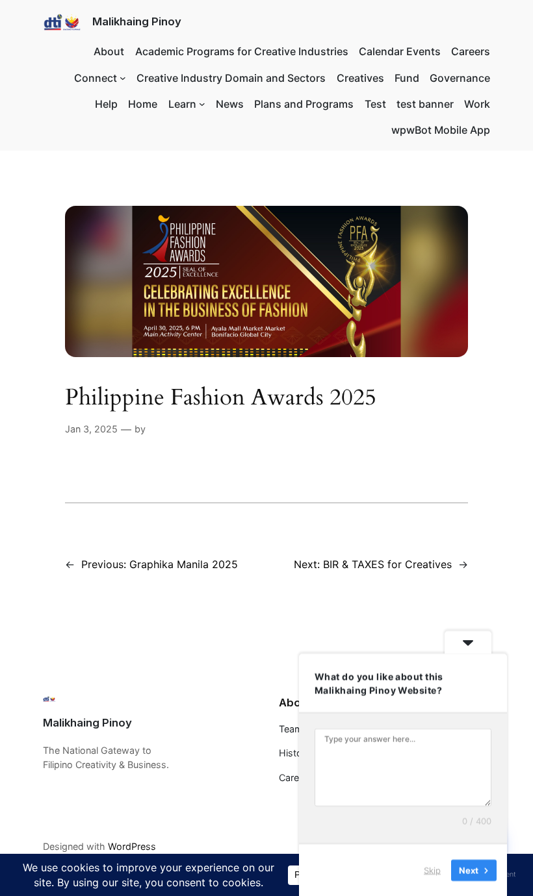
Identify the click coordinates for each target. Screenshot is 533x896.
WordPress (132, 846)
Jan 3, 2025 (91, 428)
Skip (432, 869)
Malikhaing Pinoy (136, 21)
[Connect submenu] (123, 78)
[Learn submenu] (202, 104)
